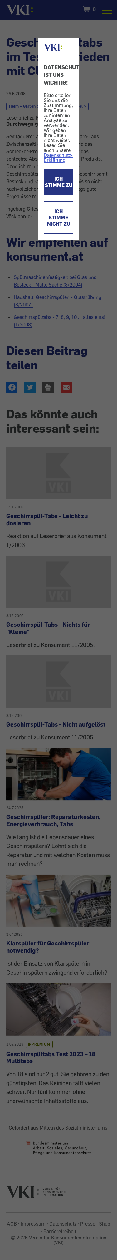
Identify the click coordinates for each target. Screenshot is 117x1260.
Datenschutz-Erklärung (58, 157)
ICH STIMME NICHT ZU (58, 217)
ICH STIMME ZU (58, 182)
